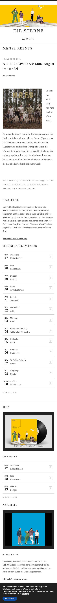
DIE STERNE (28, 30)
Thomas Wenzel (27, 181)
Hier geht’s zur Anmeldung (15, 238)
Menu (30, 39)
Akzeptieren (9, 599)
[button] (22, 440)
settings (25, 594)
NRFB (14, 188)
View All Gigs (10, 392)
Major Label (33, 185)
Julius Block (19, 185)
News (14, 181)
